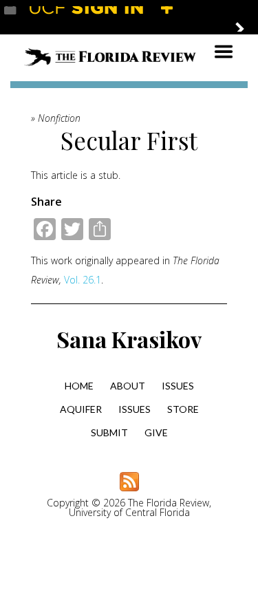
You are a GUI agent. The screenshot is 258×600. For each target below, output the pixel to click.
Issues (178, 386)
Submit (109, 432)
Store (183, 409)
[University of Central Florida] (104, 17)
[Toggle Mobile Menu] (244, 16)
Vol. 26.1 (82, 279)
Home (79, 386)
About (127, 386)
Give (156, 432)
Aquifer (81, 409)
